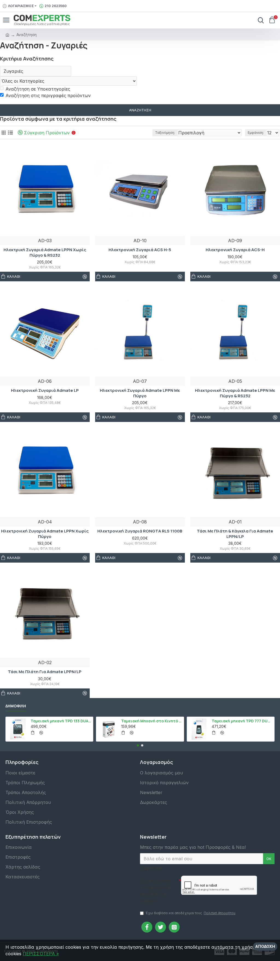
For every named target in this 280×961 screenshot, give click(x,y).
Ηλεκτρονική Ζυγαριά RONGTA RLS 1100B (139, 531)
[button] (138, 745)
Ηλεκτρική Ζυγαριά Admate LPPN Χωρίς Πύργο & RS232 (45, 252)
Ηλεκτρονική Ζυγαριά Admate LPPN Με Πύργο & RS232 (235, 393)
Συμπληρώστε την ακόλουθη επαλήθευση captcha (155, 890)
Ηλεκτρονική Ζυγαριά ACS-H (235, 250)
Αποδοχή (265, 946)
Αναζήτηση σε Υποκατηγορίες (37, 89)
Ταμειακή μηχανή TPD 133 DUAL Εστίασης (61, 721)
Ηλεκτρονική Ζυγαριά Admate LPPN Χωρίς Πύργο (45, 533)
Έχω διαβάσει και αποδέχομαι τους (190, 913)
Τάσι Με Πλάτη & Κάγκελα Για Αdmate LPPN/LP (235, 533)
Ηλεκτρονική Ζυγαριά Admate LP (45, 390)
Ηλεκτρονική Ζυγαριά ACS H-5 (140, 250)
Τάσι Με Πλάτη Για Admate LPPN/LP (44, 672)
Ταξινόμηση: (165, 133)
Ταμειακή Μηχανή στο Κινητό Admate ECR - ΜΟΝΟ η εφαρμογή (151, 721)
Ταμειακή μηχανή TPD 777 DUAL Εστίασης (242, 721)
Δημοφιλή (15, 706)
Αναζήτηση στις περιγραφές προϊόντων (48, 95)
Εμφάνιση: (256, 133)
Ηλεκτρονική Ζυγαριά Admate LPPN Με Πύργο (140, 393)
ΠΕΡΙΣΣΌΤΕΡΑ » (41, 953)
